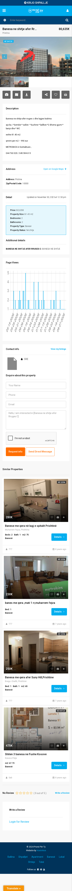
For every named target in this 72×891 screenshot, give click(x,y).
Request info (15, 451)
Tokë (41, 862)
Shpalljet (23, 856)
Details (58, 537)
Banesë (51, 856)
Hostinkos (41, 850)
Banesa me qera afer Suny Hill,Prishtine (29, 677)
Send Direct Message (40, 451)
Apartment (37, 856)
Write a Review (62, 793)
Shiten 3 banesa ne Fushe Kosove (26, 754)
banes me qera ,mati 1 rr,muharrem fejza (30, 602)
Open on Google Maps (53, 169)
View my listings (58, 349)
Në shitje (61, 711)
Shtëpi (31, 862)
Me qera (61, 482)
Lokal (61, 856)
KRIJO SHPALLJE (37, 2)
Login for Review (19, 821)
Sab (10, 777)
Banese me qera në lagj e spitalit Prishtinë (30, 525)
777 (10, 549)
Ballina (11, 856)
